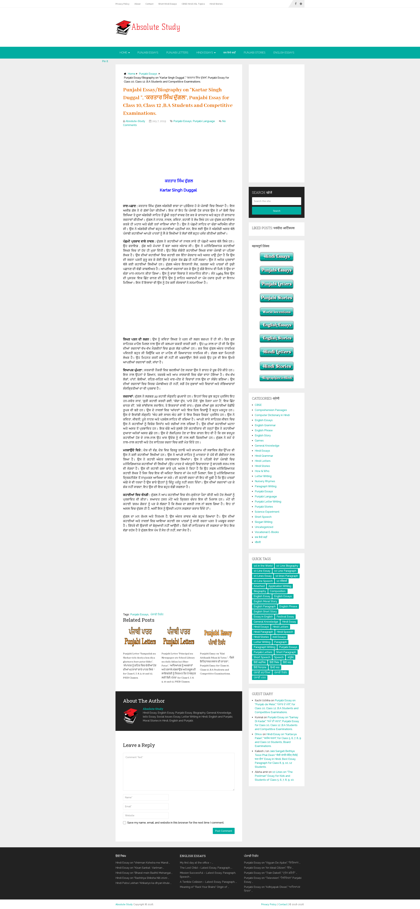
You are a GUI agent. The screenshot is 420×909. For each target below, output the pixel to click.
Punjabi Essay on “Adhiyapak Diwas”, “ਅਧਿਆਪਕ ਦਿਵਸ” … (272, 888)
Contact (149, 4)
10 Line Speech (263, 581)
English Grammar (265, 425)
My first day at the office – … (196, 862)
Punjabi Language (204, 121)
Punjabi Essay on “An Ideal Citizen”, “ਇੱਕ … (268, 867)
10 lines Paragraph (286, 575)
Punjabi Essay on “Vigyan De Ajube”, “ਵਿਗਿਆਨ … (272, 862)
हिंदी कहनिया (260, 662)
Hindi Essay (289, 621)
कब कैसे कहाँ (229, 52)
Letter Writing (263, 476)
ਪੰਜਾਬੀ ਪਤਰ (260, 677)
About (137, 4)
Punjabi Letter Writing (268, 501)
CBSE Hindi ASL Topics (193, 4)
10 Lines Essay (263, 575)
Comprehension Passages (271, 410)
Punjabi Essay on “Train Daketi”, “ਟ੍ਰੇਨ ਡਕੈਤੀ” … (270, 872)
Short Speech (263, 516)
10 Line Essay (262, 570)
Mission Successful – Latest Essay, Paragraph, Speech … (208, 874)
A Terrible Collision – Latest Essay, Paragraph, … (208, 881)
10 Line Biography (287, 565)
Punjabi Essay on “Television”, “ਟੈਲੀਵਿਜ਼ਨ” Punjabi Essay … (272, 879)
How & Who (262, 471)
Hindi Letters (263, 460)
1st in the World (263, 565)
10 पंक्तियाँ (281, 581)
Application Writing (279, 586)
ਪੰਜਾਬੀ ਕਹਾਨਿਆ (262, 672)
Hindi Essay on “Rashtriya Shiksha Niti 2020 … (142, 877)
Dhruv (258, 734)
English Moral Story (265, 601)
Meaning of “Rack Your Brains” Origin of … (204, 886)
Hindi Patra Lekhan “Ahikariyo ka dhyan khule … (143, 883)
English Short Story (265, 611)
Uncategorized (264, 527)
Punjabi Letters (177, 52)
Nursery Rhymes (265, 481)
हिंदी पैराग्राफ (260, 667)
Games (259, 440)
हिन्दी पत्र (275, 667)
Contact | (283, 904)
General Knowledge (267, 445)
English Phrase (264, 430)
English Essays (283, 52)
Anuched (259, 586)
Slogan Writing (263, 521)
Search (276, 210)
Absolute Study (124, 904)
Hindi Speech (285, 631)
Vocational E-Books (267, 532)
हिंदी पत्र (287, 662)
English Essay (262, 596)
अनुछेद (290, 657)
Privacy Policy (122, 4)
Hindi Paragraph (263, 631)
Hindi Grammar (264, 455)
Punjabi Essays (147, 52)
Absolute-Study (135, 121)
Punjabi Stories (254, 52)
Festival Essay (285, 616)
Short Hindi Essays (167, 4)
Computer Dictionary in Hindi (272, 415)
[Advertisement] (179, 153)
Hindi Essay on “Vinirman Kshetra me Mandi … (143, 862)
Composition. (278, 591)
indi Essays (279, 636)
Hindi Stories (216, 4)
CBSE (258, 405)
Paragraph (280, 642)
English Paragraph (265, 606)
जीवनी (258, 542)
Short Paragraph (286, 652)
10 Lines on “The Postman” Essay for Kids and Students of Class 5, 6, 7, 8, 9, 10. (274, 775)
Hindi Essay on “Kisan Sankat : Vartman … (140, 867)
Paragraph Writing (265, 486)
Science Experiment (267, 511)
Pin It (105, 61)
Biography (260, 591)
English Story (263, 435)
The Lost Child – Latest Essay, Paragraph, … (206, 867)
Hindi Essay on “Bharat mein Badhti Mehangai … (144, 872)
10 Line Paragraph (285, 570)
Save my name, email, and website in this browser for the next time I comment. (175, 822)
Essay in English (263, 616)
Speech (279, 657)
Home (123, 52)
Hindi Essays (204, 52)
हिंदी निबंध (274, 662)
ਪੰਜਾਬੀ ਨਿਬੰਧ (156, 614)
